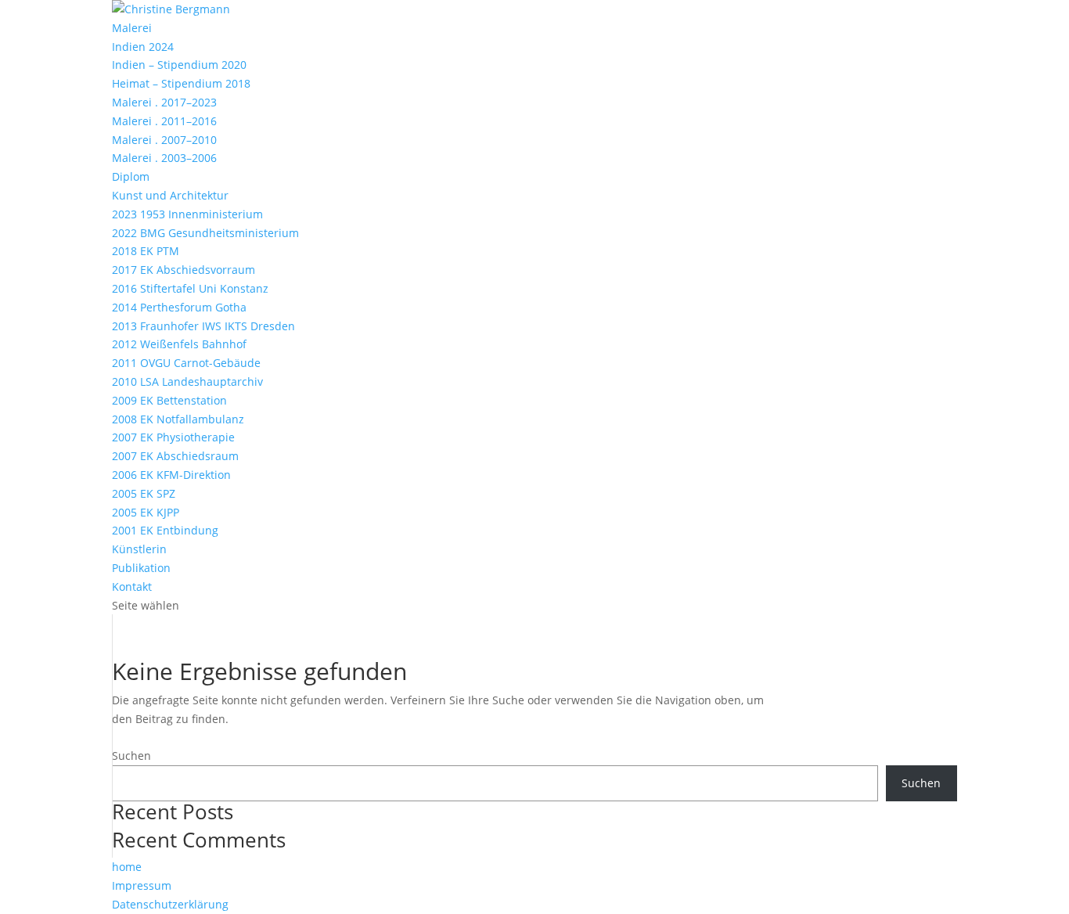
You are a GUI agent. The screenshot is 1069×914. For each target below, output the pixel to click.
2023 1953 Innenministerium (187, 214)
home (127, 866)
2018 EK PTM (145, 250)
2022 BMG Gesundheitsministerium (205, 232)
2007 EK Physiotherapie (173, 437)
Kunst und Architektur (170, 195)
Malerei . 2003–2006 (164, 157)
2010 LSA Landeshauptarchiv (187, 381)
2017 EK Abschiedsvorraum (183, 269)
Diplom (130, 176)
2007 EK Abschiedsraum (175, 455)
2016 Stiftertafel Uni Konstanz (190, 288)
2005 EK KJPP (145, 512)
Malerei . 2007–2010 (164, 139)
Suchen (131, 755)
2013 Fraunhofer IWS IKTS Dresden (203, 325)
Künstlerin (139, 549)
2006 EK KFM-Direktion (171, 474)
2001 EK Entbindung (165, 530)
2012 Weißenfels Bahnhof (179, 343)
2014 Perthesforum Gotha (179, 307)
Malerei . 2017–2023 (164, 102)
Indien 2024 (143, 46)
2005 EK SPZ (143, 493)
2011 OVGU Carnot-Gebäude (186, 362)
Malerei (132, 27)
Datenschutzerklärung (170, 904)
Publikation (141, 567)
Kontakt (132, 586)
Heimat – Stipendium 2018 (181, 83)
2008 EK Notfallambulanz (178, 419)
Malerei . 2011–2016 (164, 120)
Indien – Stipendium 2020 (179, 64)
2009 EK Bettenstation (169, 400)
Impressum (141, 885)
